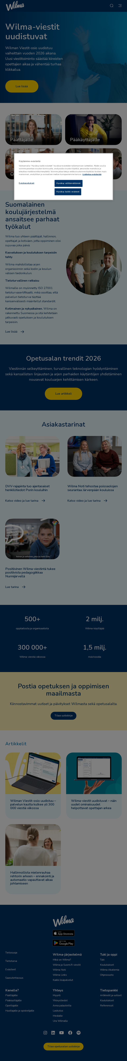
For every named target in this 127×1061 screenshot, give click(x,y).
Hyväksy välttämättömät (68, 183)
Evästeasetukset (26, 183)
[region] (63, 176)
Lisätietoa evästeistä (92, 174)
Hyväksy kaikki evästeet (67, 191)
